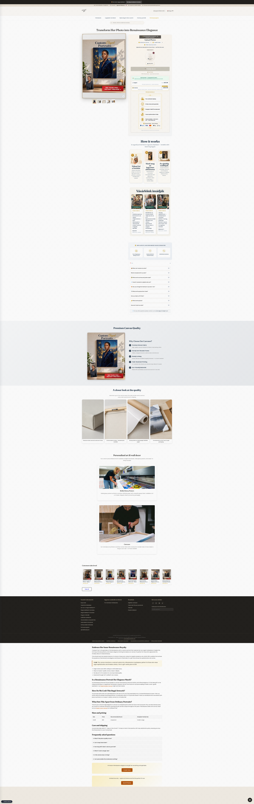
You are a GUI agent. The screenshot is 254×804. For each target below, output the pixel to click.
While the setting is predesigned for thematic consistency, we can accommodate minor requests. (118, 759)
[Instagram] (156, 603)
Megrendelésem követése (87, 612)
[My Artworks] (250, 800)
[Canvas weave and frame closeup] (99, 101)
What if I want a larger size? (101, 751)
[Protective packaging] (113, 101)
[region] (150, 166)
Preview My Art (150, 69)
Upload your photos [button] (144, 42)
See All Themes (127, 783)
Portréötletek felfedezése (111, 603)
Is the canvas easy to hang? (102, 755)
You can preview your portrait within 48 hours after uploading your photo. (112, 747)
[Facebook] (153, 603)
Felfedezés (98, 18)
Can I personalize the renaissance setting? (105, 759)
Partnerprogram (154, 18)
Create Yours (127, 770)
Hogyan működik (85, 615)
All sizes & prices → (150, 92)
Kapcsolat (83, 603)
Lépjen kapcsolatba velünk (98, 641)
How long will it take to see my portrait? (105, 746)
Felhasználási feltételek (87, 625)
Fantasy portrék (141, 18)
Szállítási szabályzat (86, 617)
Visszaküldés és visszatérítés (88, 620)
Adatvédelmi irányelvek (87, 622)
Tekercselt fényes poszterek (135, 605)
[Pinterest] (159, 603)
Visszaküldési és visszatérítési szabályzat (140, 641)
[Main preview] (94, 101)
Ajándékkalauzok (85, 630)
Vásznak (130, 607)
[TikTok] (162, 603)
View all (87, 589)
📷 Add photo (150, 63)
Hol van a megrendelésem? (88, 607)
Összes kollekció (132, 610)
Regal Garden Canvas (106, 686)
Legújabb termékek (110, 18)
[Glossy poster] (108, 101)
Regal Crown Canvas (101, 708)
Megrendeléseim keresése (87, 610)
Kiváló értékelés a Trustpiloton (101, 5)
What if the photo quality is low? (103, 738)
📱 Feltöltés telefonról (6, 801)
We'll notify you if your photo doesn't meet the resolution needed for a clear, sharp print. (116, 739)
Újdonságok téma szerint (126, 18)
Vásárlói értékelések (86, 605)
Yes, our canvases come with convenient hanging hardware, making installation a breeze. (116, 755)
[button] (160, 11)
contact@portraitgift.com (161, 311)
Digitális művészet (132, 603)
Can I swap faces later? (100, 742)
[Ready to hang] (104, 101)
